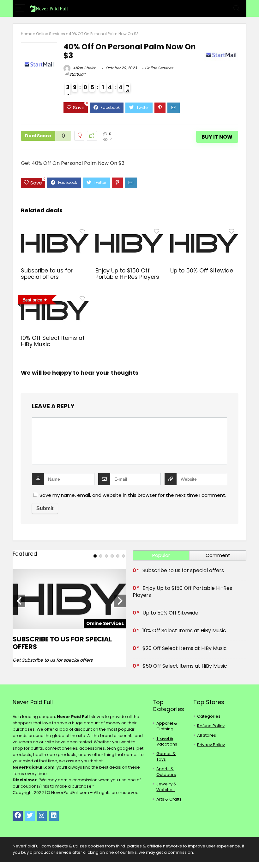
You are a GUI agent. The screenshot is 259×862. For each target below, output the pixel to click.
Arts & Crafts (169, 799)
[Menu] (20, 8)
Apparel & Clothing (166, 726)
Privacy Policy (211, 745)
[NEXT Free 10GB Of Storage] (252, 846)
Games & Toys (166, 756)
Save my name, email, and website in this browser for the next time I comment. (132, 495)
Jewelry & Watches (166, 787)
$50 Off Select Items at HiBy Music (184, 666)
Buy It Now (217, 137)
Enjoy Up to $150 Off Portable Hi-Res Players (127, 274)
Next (120, 601)
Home (26, 33)
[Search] (236, 8)
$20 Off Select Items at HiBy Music (184, 648)
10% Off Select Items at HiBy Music (53, 341)
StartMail (77, 74)
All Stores (206, 735)
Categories (208, 716)
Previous (19, 601)
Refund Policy (211, 726)
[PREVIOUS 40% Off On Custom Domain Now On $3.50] (6, 846)
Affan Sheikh (84, 68)
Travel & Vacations (166, 741)
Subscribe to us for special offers (47, 274)
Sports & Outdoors (166, 772)
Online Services (50, 33)
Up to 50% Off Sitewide (201, 270)
